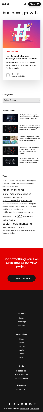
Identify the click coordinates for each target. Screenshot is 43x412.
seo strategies (28, 216)
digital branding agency (10, 186)
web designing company (13, 227)
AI (3, 181)
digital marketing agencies (17, 194)
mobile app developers (13, 209)
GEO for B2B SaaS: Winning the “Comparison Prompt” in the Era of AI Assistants (30, 128)
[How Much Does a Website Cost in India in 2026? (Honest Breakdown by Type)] (10, 151)
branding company (29, 180)
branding (18, 180)
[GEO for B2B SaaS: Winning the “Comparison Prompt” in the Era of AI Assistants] (10, 130)
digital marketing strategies (17, 200)
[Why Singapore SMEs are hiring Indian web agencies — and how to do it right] (10, 162)
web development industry (11, 230)
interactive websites (8, 206)
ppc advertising (7, 216)
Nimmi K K (15, 74)
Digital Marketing (12, 52)
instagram (32, 204)
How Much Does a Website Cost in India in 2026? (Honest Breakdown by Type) (29, 150)
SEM (14, 216)
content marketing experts (27, 183)
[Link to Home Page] (21, 304)
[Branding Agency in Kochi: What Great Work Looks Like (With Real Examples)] (10, 141)
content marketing (11, 183)
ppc (32, 212)
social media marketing (17, 223)
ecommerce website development (12, 204)
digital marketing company (12, 197)
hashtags (24, 204)
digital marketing (13, 189)
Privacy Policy (24, 408)
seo (19, 216)
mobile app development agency (16, 212)
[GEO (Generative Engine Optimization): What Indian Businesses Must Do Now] (10, 119)
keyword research (21, 206)
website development (28, 230)
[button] (34, 4)
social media (9, 220)
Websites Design (9, 233)
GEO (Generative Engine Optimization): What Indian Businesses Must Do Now (29, 117)
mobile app (32, 206)
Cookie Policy (34, 408)
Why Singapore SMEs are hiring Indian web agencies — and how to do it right (29, 160)
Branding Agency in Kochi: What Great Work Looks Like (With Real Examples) (30, 139)
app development (10, 180)
